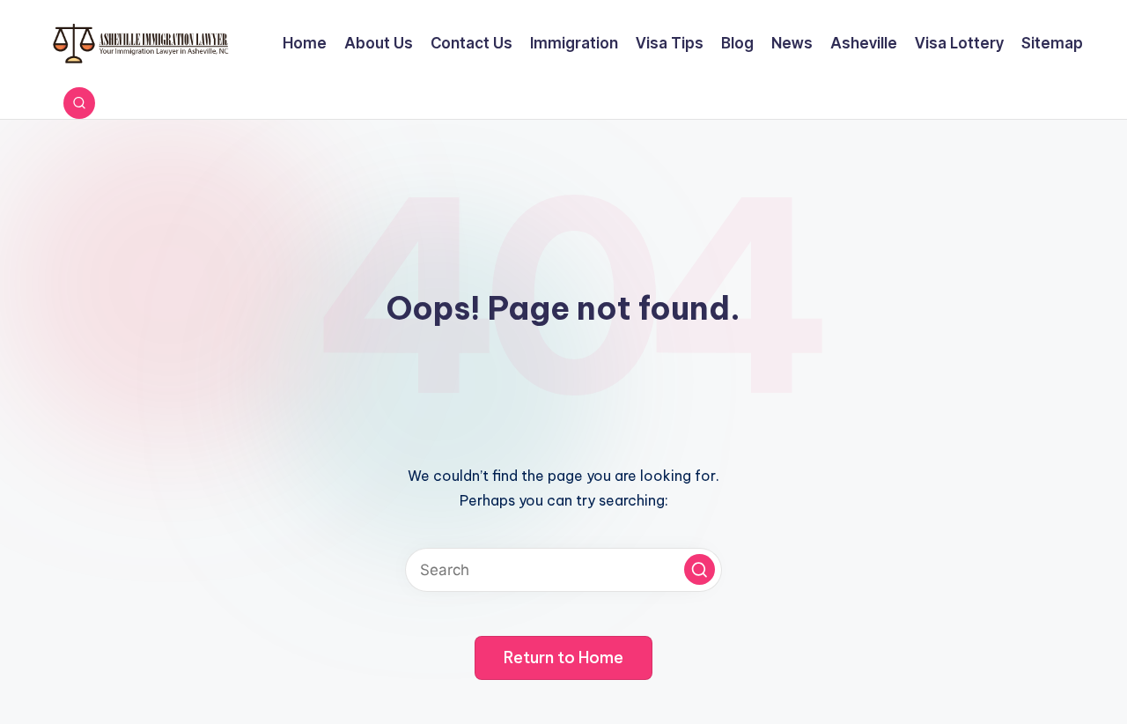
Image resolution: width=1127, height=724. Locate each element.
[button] (699, 569)
